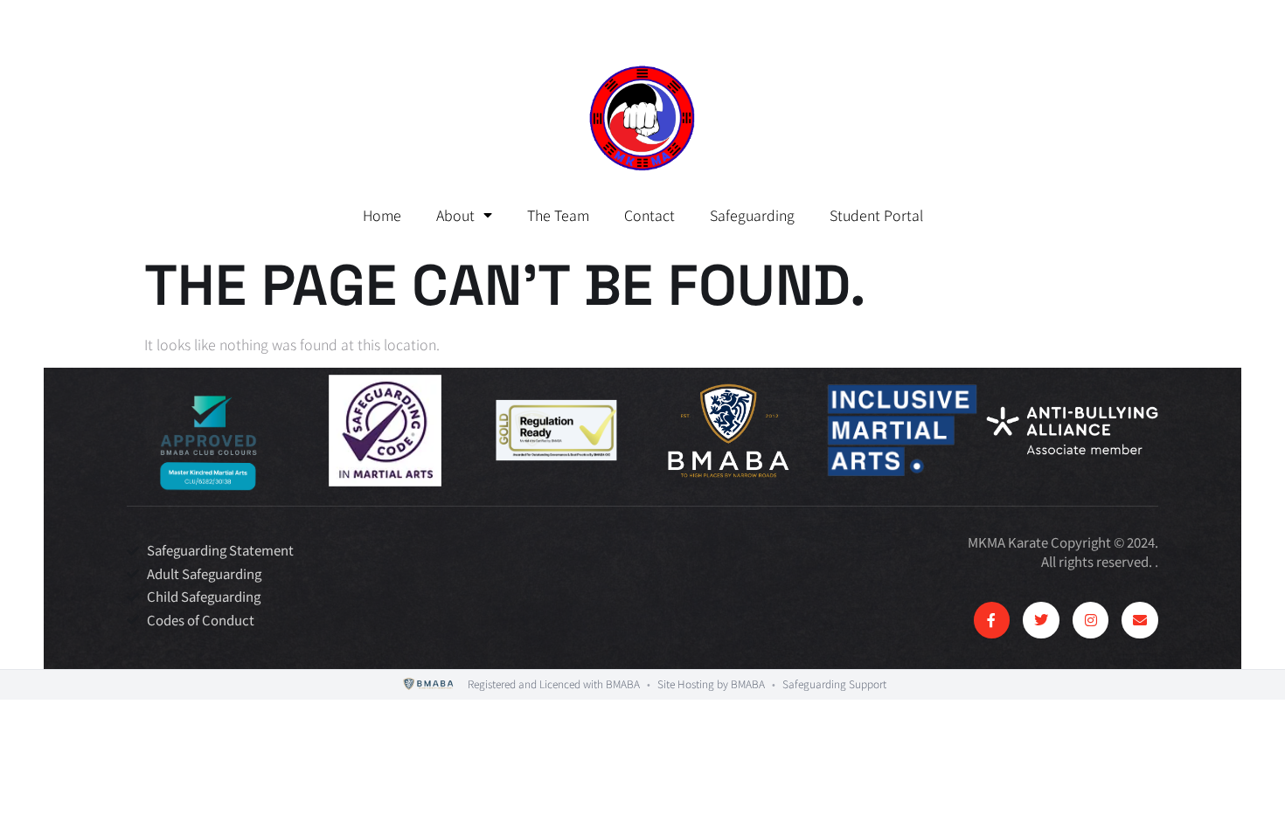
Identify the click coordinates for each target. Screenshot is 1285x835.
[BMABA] (429, 684)
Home (382, 214)
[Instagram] (1091, 620)
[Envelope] (1140, 620)
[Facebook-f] (992, 620)
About (455, 214)
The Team (558, 214)
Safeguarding (752, 214)
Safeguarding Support (834, 684)
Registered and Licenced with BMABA (554, 684)
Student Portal (876, 214)
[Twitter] (1041, 620)
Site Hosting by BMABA (711, 684)
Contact (649, 214)
